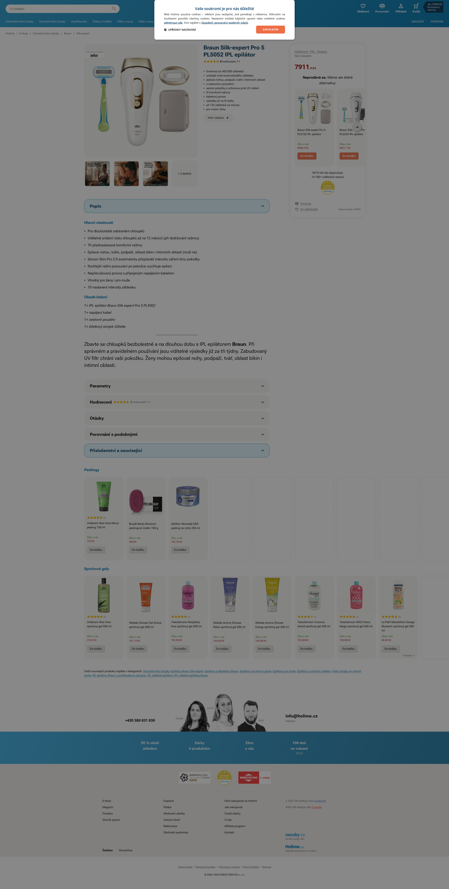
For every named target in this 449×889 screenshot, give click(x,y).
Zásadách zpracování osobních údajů (224, 22)
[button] (180, 30)
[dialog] (224, 20)
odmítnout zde (173, 22)
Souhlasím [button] (270, 29)
